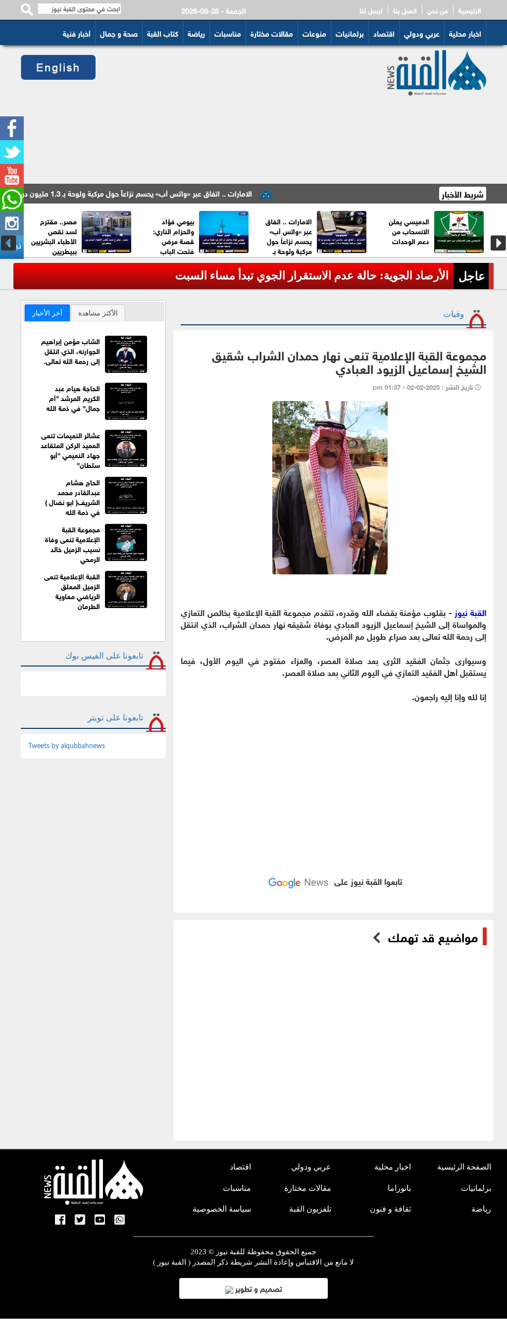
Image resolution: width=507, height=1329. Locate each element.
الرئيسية (469, 10)
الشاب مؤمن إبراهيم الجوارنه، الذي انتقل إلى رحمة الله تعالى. (70, 350)
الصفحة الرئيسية (464, 1167)
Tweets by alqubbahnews (66, 746)
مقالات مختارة (272, 32)
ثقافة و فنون (390, 1209)
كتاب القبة (162, 32)
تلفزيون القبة (310, 1209)
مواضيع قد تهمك (433, 936)
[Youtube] (12, 176)
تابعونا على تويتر (116, 718)
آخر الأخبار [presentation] (47, 313)
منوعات (314, 32)
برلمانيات (350, 32)
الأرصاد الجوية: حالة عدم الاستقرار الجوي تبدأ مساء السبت (312, 275)
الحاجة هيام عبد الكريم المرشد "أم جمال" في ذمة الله (73, 397)
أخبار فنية (77, 32)
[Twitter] (12, 152)
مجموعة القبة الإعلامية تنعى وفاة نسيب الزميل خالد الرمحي (72, 543)
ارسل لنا (371, 10)
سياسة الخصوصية (222, 1209)
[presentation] (8, 243)
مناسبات (227, 32)
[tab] (47, 313)
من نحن (437, 10)
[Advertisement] (233, 114)
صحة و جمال (119, 32)
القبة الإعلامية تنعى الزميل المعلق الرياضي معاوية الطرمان (72, 590)
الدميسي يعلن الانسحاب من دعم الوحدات (421, 230)
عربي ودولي (422, 32)
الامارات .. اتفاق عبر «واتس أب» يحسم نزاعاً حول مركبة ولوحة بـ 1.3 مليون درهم (155, 192)
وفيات (453, 314)
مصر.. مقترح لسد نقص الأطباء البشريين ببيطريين (66, 235)
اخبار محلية (465, 32)
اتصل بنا (405, 10)
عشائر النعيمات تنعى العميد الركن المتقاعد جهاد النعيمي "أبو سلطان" (70, 449)
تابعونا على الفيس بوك (104, 656)
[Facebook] (12, 128)
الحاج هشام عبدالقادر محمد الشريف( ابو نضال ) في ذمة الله (72, 496)
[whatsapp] (12, 199)
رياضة (196, 32)
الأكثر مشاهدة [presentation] (98, 313)
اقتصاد (384, 32)
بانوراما (399, 1188)
